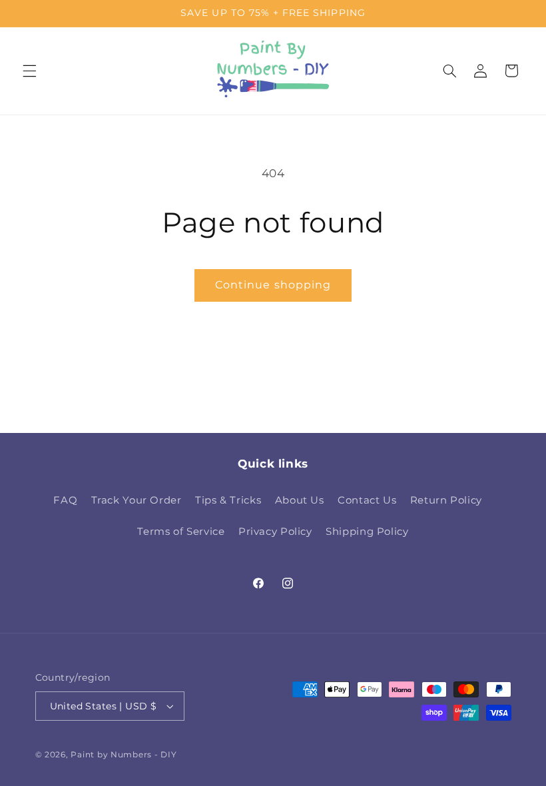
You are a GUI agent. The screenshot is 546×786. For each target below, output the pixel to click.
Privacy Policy (275, 532)
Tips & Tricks (228, 500)
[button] (29, 70)
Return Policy (446, 500)
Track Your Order (136, 500)
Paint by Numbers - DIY (123, 754)
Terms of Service (180, 532)
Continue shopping (273, 284)
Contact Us (367, 500)
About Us (299, 500)
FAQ (65, 500)
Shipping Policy (367, 532)
